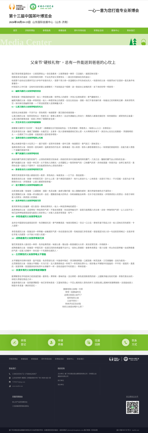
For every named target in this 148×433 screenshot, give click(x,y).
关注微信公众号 (132, 397)
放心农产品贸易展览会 (19, 402)
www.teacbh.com (17, 386)
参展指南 (62, 30)
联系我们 (131, 30)
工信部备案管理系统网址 (20, 406)
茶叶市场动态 (80, 30)
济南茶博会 (30, 30)
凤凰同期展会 (17, 397)
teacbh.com (135, 430)
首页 (15, 30)
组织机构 (61, 368)
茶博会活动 (98, 30)
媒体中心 (115, 30)
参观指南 (46, 30)
